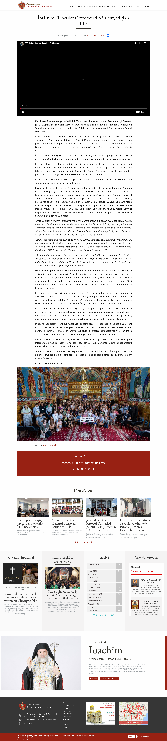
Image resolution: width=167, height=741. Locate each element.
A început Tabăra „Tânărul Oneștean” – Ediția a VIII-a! (65, 523)
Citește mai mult (83, 542)
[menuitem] (35, 5)
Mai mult (93, 678)
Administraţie (68, 714)
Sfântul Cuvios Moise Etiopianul (150, 602)
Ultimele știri (83, 490)
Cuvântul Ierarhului (109, 678)
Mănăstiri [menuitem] (102, 6)
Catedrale (67, 711)
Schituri (66, 719)
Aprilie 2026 (93, 577)
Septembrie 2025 (95, 600)
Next (148, 404)
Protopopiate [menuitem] (112, 6)
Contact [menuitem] (137, 6)
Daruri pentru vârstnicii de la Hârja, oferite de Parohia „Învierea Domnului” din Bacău (135, 525)
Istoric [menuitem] (83, 6)
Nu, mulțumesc (143, 737)
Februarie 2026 (94, 584)
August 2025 (93, 604)
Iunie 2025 (92, 610)
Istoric (66, 708)
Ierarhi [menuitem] (77, 6)
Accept (132, 737)
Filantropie (67, 725)
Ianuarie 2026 (94, 587)
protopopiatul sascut (52, 445)
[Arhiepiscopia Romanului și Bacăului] (35, 705)
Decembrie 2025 (95, 590)
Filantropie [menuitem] (123, 6)
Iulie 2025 (92, 607)
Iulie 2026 (92, 567)
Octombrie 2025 (95, 597)
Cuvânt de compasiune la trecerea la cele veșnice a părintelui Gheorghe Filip (20, 597)
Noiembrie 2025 (95, 594)
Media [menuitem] (131, 6)
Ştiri (65, 703)
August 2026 (93, 564)
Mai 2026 (92, 574)
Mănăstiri (67, 716)
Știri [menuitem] (71, 6)
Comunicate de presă (71, 706)
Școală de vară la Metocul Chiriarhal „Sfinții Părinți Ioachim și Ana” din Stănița (101, 525)
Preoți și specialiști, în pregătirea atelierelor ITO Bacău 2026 (31, 523)
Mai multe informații (22, 739)
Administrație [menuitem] (92, 6)
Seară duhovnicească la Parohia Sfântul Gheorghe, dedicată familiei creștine (63, 595)
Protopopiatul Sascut (95, 35)
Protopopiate (68, 722)
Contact (66, 727)
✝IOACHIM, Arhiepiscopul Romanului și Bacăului (21, 589)
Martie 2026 (93, 581)
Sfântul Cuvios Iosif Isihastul (151, 581)
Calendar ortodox (142, 571)
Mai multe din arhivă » (104, 615)
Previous (19, 404)
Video (79, 35)
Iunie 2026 (92, 571)
